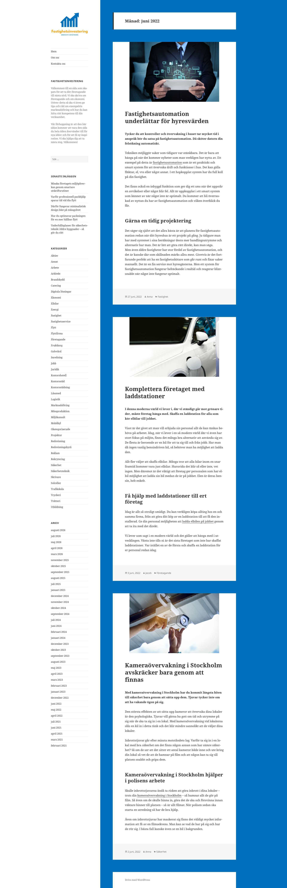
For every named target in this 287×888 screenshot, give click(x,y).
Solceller (56, 483)
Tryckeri (56, 495)
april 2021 (56, 733)
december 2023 (60, 644)
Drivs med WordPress (137, 880)
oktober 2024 (58, 608)
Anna (150, 296)
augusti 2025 (58, 578)
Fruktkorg (56, 345)
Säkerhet (56, 465)
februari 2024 (59, 632)
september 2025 (60, 572)
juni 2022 (56, 703)
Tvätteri (55, 501)
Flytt (53, 327)
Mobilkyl (56, 423)
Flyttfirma (57, 333)
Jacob (148, 573)
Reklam (55, 453)
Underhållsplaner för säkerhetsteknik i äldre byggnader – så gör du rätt (69, 229)
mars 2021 (57, 739)
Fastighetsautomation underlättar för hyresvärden (167, 117)
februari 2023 (59, 685)
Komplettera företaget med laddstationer (165, 392)
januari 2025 (58, 590)
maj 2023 (56, 667)
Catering (56, 285)
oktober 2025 (58, 566)
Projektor (56, 435)
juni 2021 (56, 727)
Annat (54, 261)
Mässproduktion (60, 411)
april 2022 (56, 715)
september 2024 (60, 614)
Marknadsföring (60, 405)
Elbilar (55, 303)
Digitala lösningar (61, 291)
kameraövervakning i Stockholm (159, 795)
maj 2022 (56, 709)
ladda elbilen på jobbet (198, 521)
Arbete (55, 267)
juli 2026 (56, 536)
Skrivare (56, 477)
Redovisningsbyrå (61, 447)
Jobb (53, 363)
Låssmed (56, 393)
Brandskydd (58, 279)
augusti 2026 (58, 530)
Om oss (55, 57)
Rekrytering (58, 459)
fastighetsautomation (167, 162)
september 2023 (60, 655)
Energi (55, 309)
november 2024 (60, 602)
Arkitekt (55, 273)
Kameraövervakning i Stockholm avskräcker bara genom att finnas (173, 672)
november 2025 (60, 560)
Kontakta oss (58, 63)
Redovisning (58, 441)
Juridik (55, 369)
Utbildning (57, 507)
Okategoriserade (60, 429)
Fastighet (56, 315)
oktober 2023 (58, 649)
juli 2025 (56, 584)
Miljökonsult (58, 417)
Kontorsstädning (60, 387)
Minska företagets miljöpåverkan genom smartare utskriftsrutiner (68, 187)
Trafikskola (57, 489)
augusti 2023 (58, 661)
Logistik (55, 399)
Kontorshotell (59, 375)
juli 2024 (56, 620)
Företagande (58, 339)
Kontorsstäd (58, 381)
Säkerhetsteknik (60, 471)
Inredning (56, 357)
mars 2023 (57, 679)
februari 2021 (59, 745)
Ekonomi (56, 297)
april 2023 (56, 673)
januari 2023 (58, 691)
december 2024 (60, 596)
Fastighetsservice (61, 321)
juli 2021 (56, 721)
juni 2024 (56, 626)
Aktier (54, 255)
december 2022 (60, 697)
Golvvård (56, 351)
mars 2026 (57, 554)
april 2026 (56, 548)
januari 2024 (58, 638)
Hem (54, 51)
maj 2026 (56, 542)
